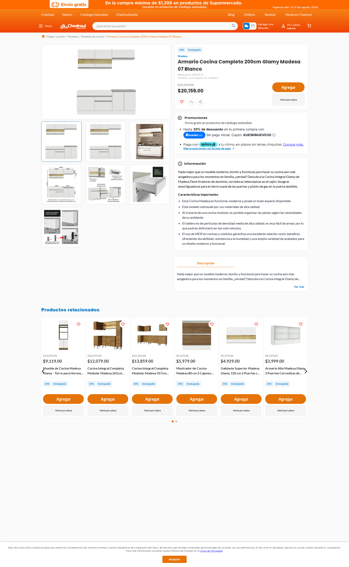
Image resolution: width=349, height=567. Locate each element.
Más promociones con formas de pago (207, 148)
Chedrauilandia (127, 14)
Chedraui (47, 14)
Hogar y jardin (56, 36)
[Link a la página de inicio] (43, 36)
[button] (43, 371)
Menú (48, 26)
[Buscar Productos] (233, 26)
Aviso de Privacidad (211, 550)
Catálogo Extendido (94, 14)
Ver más (299, 286)
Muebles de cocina (92, 36)
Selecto (67, 14)
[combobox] (165, 26)
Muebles (73, 36)
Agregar (288, 87)
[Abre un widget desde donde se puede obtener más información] (332, 560)
